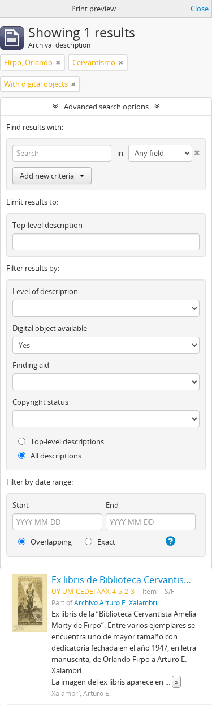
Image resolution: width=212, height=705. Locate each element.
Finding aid (30, 365)
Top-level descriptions (66, 441)
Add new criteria (47, 176)
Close (200, 8)
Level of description (45, 291)
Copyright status (40, 402)
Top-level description (47, 225)
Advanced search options (106, 106)
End (112, 505)
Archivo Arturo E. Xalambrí (115, 602)
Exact (105, 542)
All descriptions (55, 456)
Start (20, 505)
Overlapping (50, 542)
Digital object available (49, 328)
